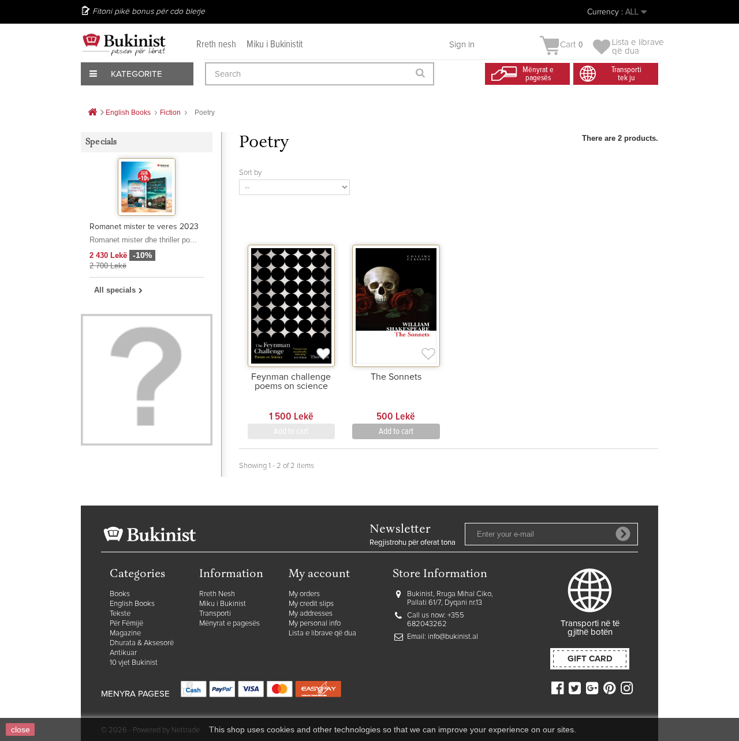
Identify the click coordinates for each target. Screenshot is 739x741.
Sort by (250, 173)
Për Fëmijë (126, 623)
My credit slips (311, 604)
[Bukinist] (124, 44)
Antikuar (123, 653)
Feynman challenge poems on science (291, 381)
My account (319, 574)
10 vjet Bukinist (134, 663)
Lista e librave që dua (322, 633)
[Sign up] (623, 534)
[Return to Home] (92, 113)
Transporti (215, 614)
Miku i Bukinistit (275, 45)
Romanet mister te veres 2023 (144, 227)
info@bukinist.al (453, 637)
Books (120, 594)
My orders (304, 594)
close (20, 729)
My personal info (315, 623)
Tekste (120, 614)
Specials (101, 142)
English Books (132, 604)
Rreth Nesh (217, 594)
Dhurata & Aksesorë (142, 643)
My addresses (311, 614)
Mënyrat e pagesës (229, 623)
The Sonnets (396, 376)
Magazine (125, 633)
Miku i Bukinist (222, 604)
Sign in (462, 44)
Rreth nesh (216, 45)
